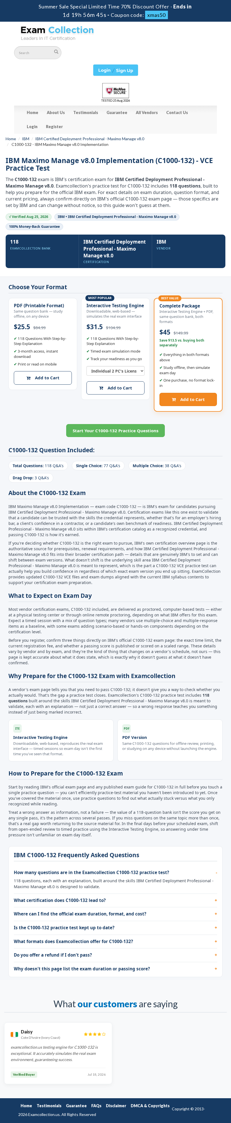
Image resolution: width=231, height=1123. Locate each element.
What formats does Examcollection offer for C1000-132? (73, 941)
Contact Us (177, 112)
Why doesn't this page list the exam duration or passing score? (82, 969)
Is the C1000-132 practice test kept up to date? (64, 927)
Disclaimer (116, 1105)
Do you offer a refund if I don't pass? (53, 955)
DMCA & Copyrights (150, 1105)
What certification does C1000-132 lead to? (60, 900)
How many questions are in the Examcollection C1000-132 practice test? (91, 872)
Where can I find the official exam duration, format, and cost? (80, 914)
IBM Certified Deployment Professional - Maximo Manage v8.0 (89, 138)
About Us (56, 112)
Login (32, 126)
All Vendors (147, 112)
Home (32, 112)
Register (54, 126)
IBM (25, 138)
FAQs (96, 1105)
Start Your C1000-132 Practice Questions (115, 430)
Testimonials (85, 112)
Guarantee (116, 112)
